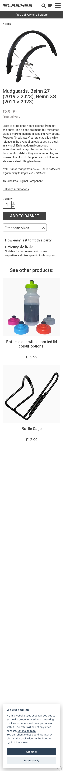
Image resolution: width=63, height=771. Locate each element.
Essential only (31, 760)
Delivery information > (16, 189)
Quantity (8, 198)
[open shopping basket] (49, 5)
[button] (43, 5)
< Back (7, 24)
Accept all (31, 751)
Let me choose (27, 730)
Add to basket (24, 216)
